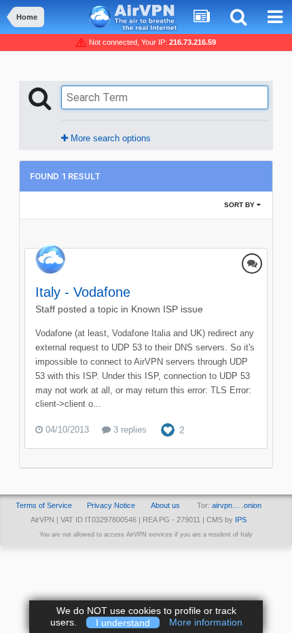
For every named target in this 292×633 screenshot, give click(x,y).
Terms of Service (44, 505)
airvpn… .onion (236, 505)
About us (165, 505)
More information (205, 622)
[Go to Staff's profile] (50, 259)
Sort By (240, 205)
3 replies (129, 429)
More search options (109, 138)
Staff (45, 309)
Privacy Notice (111, 505)
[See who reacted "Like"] (168, 429)
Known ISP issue (167, 309)
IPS (241, 520)
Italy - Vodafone (82, 292)
